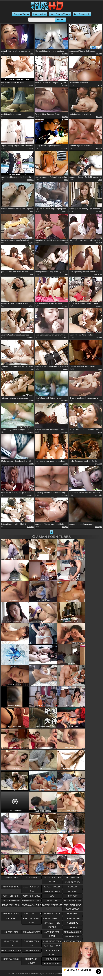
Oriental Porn (31, 950)
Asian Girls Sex (52, 914)
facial (66, 180)
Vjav (52, 896)
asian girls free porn (52, 880)
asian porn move (31, 896)
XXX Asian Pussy (31, 932)
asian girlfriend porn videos (72, 907)
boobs (65, 369)
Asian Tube (72, 914)
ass (66, 274)
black (100, 85)
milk (66, 243)
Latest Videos (39, 14)
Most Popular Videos (60, 14)
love (32, 54)
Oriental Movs (11, 959)
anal (32, 211)
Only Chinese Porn (11, 950)
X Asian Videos (72, 918)
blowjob (65, 54)
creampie (98, 211)
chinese (65, 85)
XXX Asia (73, 927)
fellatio (31, 306)
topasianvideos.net (52, 905)
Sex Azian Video (72, 937)
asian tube (52, 900)
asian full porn (11, 896)
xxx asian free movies (52, 925)
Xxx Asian (72, 891)
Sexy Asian (11, 918)
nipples (99, 117)
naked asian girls (31, 900)
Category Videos (21, 14)
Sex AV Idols (52, 959)
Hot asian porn (52, 964)
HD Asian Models (51, 887)
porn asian (72, 896)
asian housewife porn (31, 920)
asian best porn (52, 946)
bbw (100, 401)
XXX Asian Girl (11, 932)
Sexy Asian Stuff (72, 900)
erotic (100, 180)
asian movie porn (52, 941)
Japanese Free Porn (52, 934)
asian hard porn (11, 900)
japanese (30, 85)
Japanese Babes (52, 891)
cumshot (98, 243)
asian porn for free (31, 889)
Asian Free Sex (72, 882)
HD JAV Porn (72, 878)
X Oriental (72, 923)
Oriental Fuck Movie (52, 952)
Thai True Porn (11, 914)
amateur (30, 117)
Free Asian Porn (72, 941)
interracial (98, 274)
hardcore (64, 211)
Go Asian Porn (11, 878)
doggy (31, 401)
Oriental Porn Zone (31, 943)
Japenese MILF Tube (31, 914)
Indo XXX (72, 887)
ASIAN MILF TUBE (11, 887)
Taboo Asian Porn (11, 905)
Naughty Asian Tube (11, 943)
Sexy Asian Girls (72, 932)
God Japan (31, 878)
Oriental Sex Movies (31, 961)
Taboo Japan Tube (31, 905)
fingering (30, 337)
